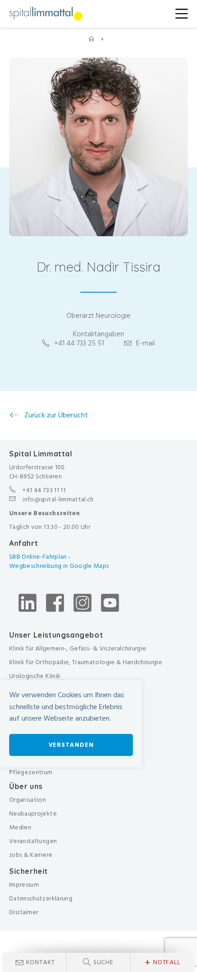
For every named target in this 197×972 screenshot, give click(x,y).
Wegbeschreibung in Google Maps (59, 566)
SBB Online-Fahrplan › (39, 556)
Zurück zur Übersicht (55, 415)
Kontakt (40, 962)
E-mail (145, 343)
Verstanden (71, 744)
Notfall (162, 962)
